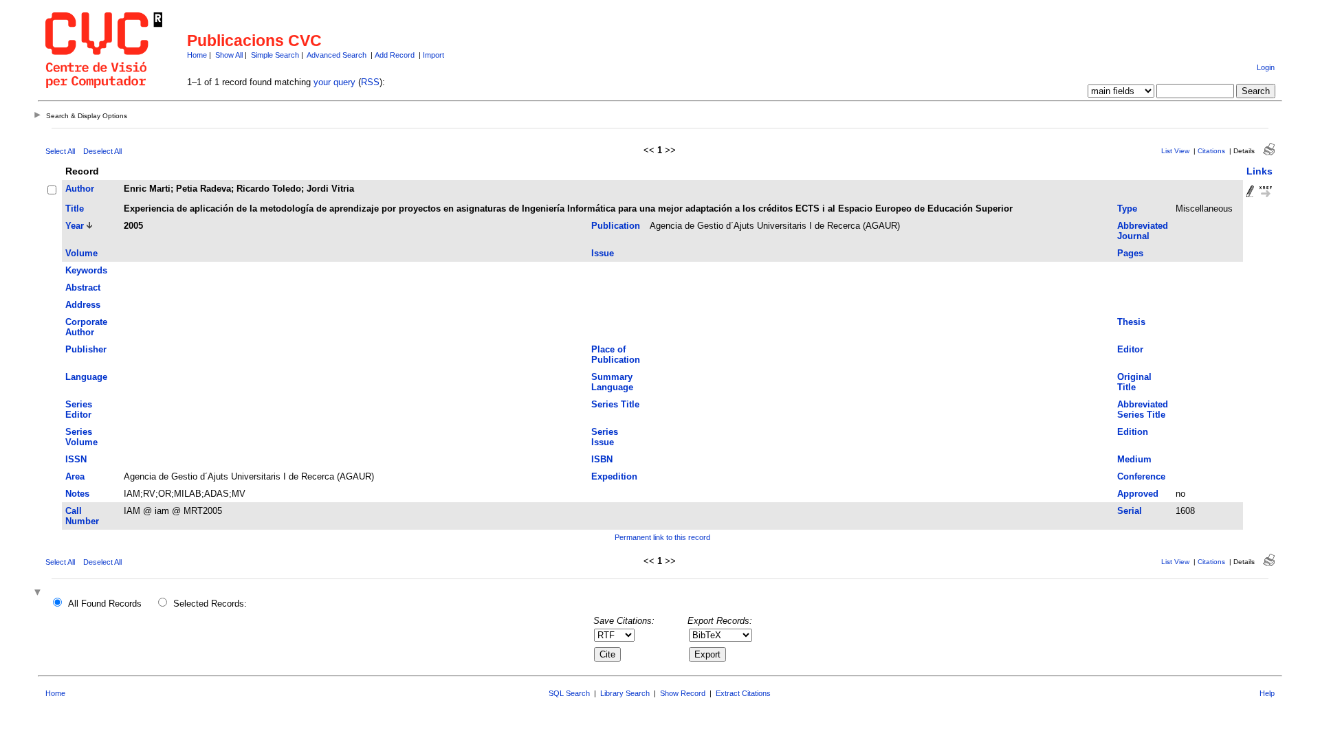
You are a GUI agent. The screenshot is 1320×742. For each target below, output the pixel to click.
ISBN (602, 459)
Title (74, 208)
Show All (229, 55)
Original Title (1134, 382)
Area (75, 476)
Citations (1211, 151)
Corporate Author (86, 327)
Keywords (86, 270)
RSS (370, 82)
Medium (1134, 459)
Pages (1130, 253)
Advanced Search (336, 55)
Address (82, 305)
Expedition (614, 476)
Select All (60, 151)
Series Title (615, 404)
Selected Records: (210, 603)
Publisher (86, 349)
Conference (1141, 476)
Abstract (82, 287)
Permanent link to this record (662, 537)
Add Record (395, 55)
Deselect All (102, 151)
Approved (1137, 493)
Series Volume (81, 437)
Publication (615, 226)
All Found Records (105, 603)
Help (1267, 693)
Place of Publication (615, 354)
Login (1266, 67)
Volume (81, 253)
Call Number (82, 516)
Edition (1132, 432)
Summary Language (612, 382)
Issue (602, 253)
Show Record (682, 693)
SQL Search (569, 693)
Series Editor (78, 409)
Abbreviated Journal (1142, 231)
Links (1259, 171)
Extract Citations (743, 693)
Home (197, 55)
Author (79, 188)
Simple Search (275, 55)
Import (433, 55)
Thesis (1131, 322)
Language (86, 377)
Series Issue (604, 437)
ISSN (76, 459)
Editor (1130, 349)
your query (334, 82)
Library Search (625, 693)
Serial (1129, 511)
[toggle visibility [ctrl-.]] (39, 593)
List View (1175, 151)
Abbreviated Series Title (1142, 409)
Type (1127, 208)
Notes (77, 493)
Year (74, 226)
